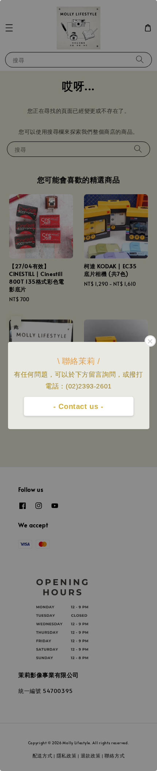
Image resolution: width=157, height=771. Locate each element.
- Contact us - (78, 406)
